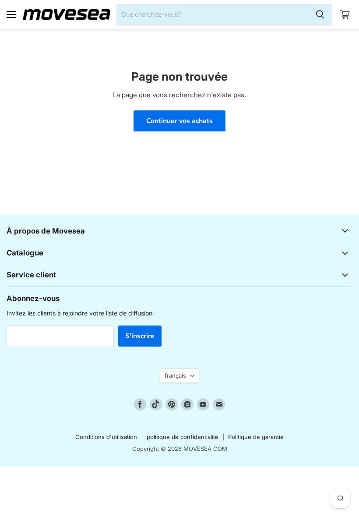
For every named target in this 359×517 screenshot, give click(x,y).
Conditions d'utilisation (106, 436)
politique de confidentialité (182, 436)
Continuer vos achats (179, 121)
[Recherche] (320, 14)
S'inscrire (140, 336)
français (175, 375)
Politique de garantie (256, 436)
